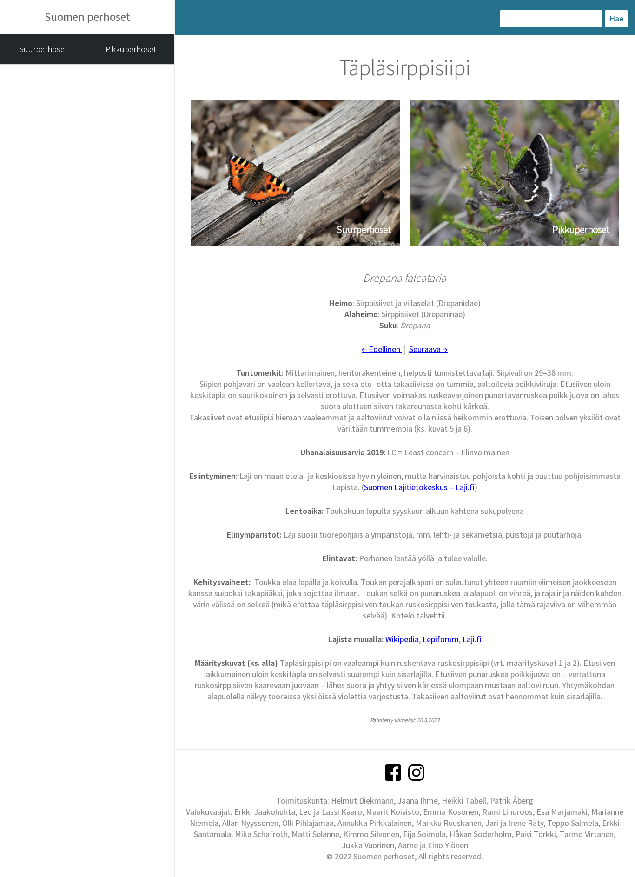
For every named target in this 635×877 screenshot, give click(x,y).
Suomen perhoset (87, 16)
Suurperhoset (43, 49)
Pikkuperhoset (131, 49)
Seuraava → (428, 349)
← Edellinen (382, 349)
